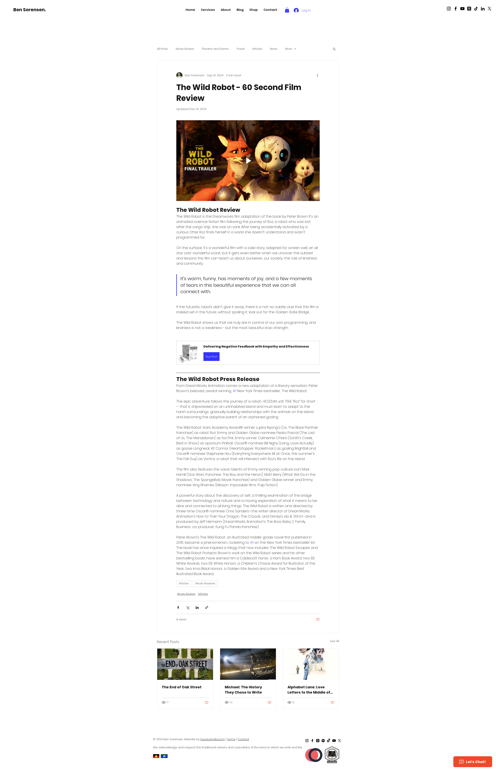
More (288, 49)
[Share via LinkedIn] (197, 607)
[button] (208, 9)
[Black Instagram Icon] (448, 8)
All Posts (162, 49)
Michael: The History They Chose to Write (243, 690)
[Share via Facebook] (178, 607)
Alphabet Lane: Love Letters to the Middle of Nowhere (309, 690)
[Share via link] (206, 607)
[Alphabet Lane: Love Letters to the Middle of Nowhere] (311, 664)
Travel (240, 49)
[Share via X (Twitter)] (187, 607)
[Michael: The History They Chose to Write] (248, 664)
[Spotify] (323, 740)
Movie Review (185, 49)
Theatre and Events (215, 49)
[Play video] (248, 160)
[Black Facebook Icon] (455, 8)
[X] (489, 8)
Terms (231, 739)
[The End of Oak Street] (185, 664)
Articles (257, 49)
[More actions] (317, 75)
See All (334, 641)
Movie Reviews (205, 583)
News (273, 49)
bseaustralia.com (212, 739)
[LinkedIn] (482, 8)
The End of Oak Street (182, 687)
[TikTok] (476, 8)
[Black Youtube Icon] (462, 8)
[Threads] (469, 8)
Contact (243, 739)
